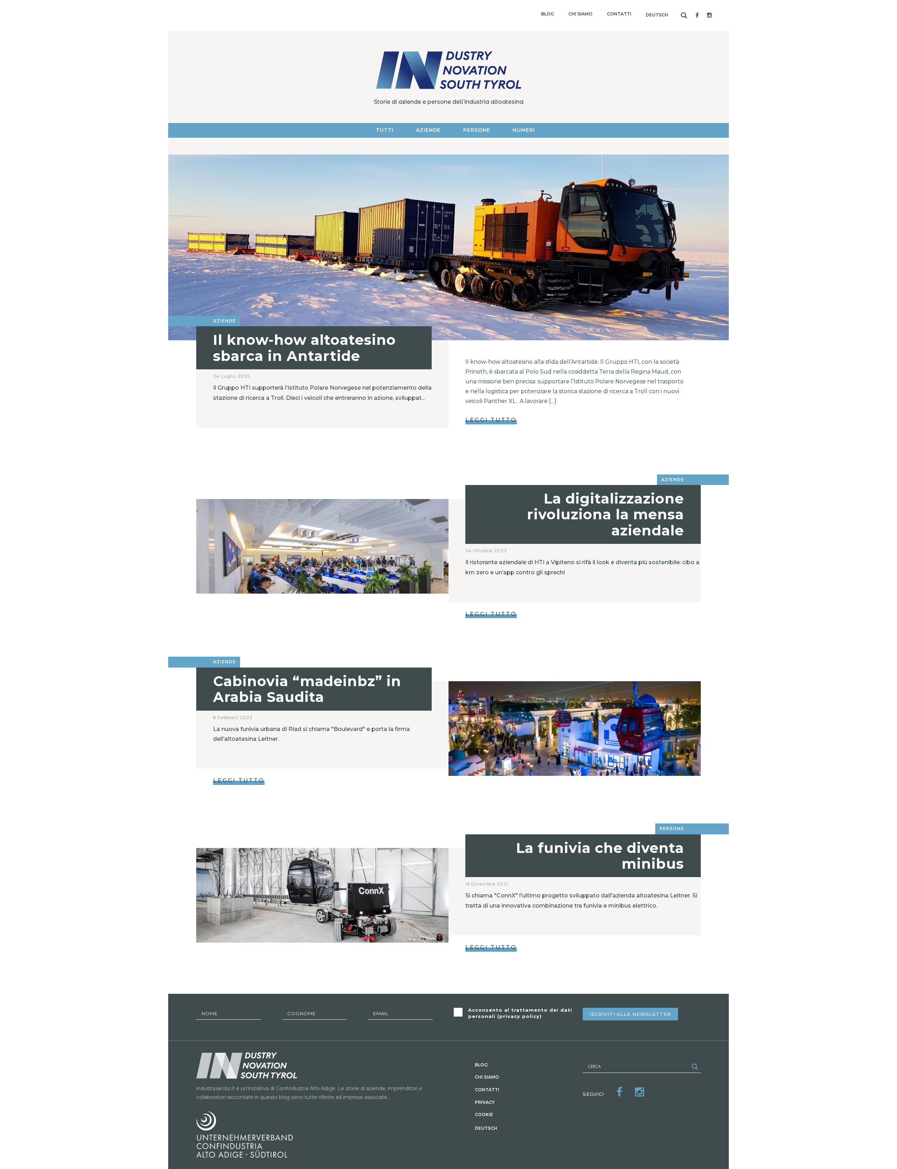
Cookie (484, 1114)
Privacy (485, 1102)
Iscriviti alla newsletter (630, 1014)
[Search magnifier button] (684, 15)
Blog (547, 13)
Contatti (619, 13)
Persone (476, 130)
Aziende (428, 130)
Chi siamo (580, 13)
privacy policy (519, 1016)
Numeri (524, 130)
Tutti (384, 130)
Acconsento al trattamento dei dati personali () (520, 1013)
